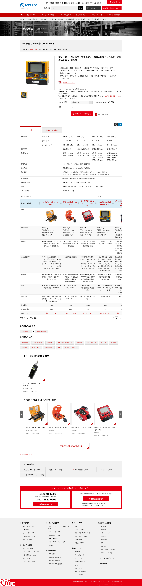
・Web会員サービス (79, 555)
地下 (59, 347)
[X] (116, 124)
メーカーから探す (106, 470)
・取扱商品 (51, 545)
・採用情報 (103, 526)
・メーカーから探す (53, 538)
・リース (76, 565)
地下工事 (103, 342)
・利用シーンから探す (54, 532)
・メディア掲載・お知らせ (107, 549)
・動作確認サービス (79, 561)
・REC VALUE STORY (54, 560)
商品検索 (47, 8)
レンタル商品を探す (32, 19)
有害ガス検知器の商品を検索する (71, 446)
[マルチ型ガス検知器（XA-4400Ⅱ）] (105, 223)
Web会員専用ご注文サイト (110, 8)
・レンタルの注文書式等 (28, 561)
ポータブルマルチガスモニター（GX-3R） (87, 203)
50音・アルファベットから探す (34, 475)
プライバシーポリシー (97, 581)
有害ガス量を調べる (71, 347)
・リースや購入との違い (28, 533)
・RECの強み (51, 554)
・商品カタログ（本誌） (80, 536)
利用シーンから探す (55, 470)
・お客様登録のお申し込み (29, 555)
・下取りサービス (79, 568)
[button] (39, 203)
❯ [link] (120, 318)
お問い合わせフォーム (112, 96)
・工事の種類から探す (54, 535)
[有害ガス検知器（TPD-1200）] (51, 223)
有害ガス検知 (36, 347)
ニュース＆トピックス (107, 558)
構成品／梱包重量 (52, 130)
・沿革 (101, 543)
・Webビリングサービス (80, 571)
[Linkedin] (120, 124)
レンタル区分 (63, 102)
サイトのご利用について (115, 581)
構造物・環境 (48, 347)
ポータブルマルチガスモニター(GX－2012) (121, 203)
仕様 (30, 130)
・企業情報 (103, 529)
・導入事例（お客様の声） (55, 557)
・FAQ (75, 526)
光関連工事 (25, 342)
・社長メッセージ (105, 533)
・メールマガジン (79, 575)
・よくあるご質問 (27, 539)
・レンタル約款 (26, 558)
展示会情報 (103, 563)
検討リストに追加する (83, 114)
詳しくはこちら (51, 313)
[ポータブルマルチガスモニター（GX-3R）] (88, 223)
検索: (99, 196)
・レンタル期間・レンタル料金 (30, 551)
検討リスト (93, 8)
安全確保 (50, 342)
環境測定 (113, 342)
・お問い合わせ (78, 539)
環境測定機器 (70, 19)
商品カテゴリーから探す (32, 470)
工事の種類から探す (81, 470)
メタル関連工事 (91, 342)
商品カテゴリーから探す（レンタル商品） (52, 19)
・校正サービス (78, 558)
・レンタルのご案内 (27, 548)
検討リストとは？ (103, 114)
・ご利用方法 (25, 529)
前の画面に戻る (27, 454)
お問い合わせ (116, 2)
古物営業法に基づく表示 (80, 581)
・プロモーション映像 (106, 553)
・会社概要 (103, 536)
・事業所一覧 (103, 539)
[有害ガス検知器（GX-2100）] (70, 223)
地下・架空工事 (38, 342)
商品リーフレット (69, 83)
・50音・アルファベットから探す (57, 542)
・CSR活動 (103, 546)
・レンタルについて (79, 529)
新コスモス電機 (32, 49)
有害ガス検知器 (80, 19)
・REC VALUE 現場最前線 (55, 564)
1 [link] (116, 318)
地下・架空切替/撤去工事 (65, 342)
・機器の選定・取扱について (82, 533)
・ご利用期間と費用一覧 (28, 536)
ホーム (21, 15)
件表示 (28, 196)
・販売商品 (77, 551)
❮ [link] (113, 318)
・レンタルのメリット (28, 526)
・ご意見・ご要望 (79, 543)
